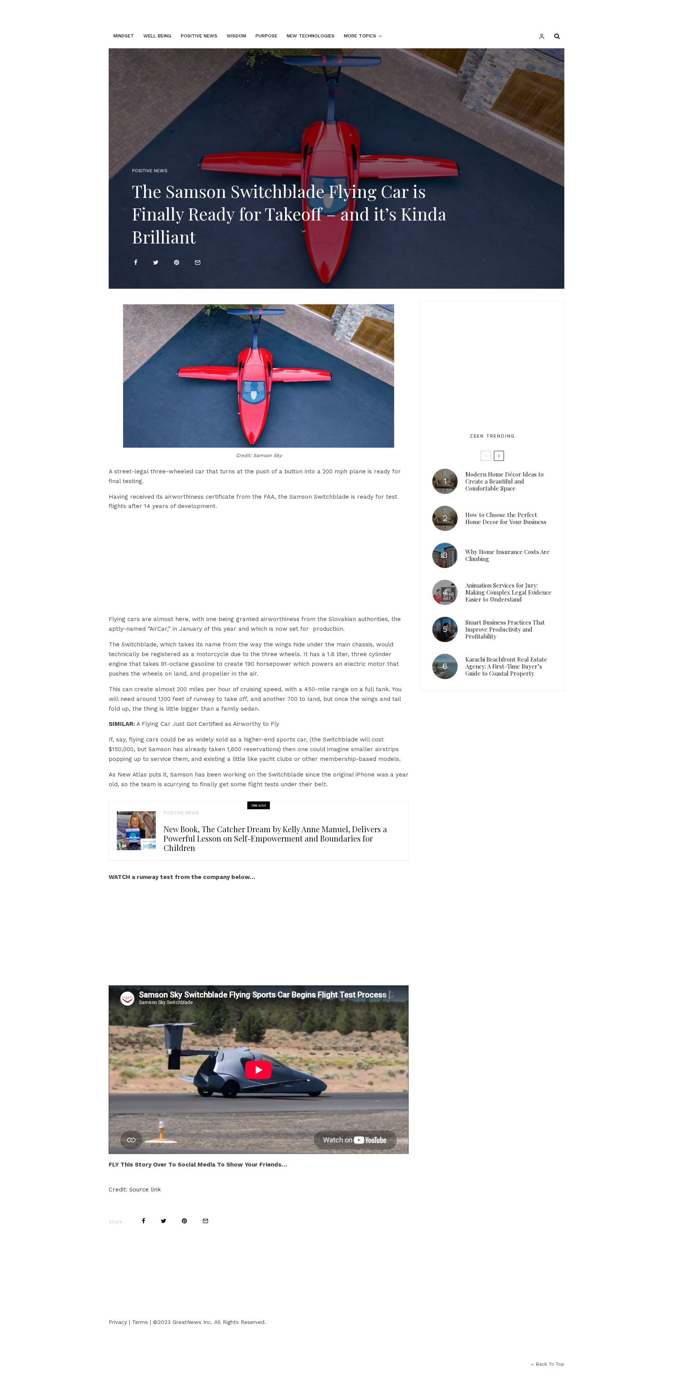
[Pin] (176, 262)
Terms (140, 1322)
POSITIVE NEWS (199, 36)
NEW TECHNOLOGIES (311, 36)
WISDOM (236, 36)
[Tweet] (156, 262)
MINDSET (123, 36)
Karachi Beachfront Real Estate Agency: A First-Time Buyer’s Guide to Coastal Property (506, 666)
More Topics (360, 36)
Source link (145, 1189)
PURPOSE (266, 36)
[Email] (198, 262)
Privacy (118, 1322)
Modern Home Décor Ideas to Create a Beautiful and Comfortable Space (504, 481)
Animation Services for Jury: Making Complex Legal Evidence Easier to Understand (508, 592)
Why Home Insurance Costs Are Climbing (507, 555)
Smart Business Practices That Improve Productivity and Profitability (505, 629)
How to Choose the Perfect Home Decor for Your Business (505, 518)
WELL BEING (157, 36)
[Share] (135, 262)
